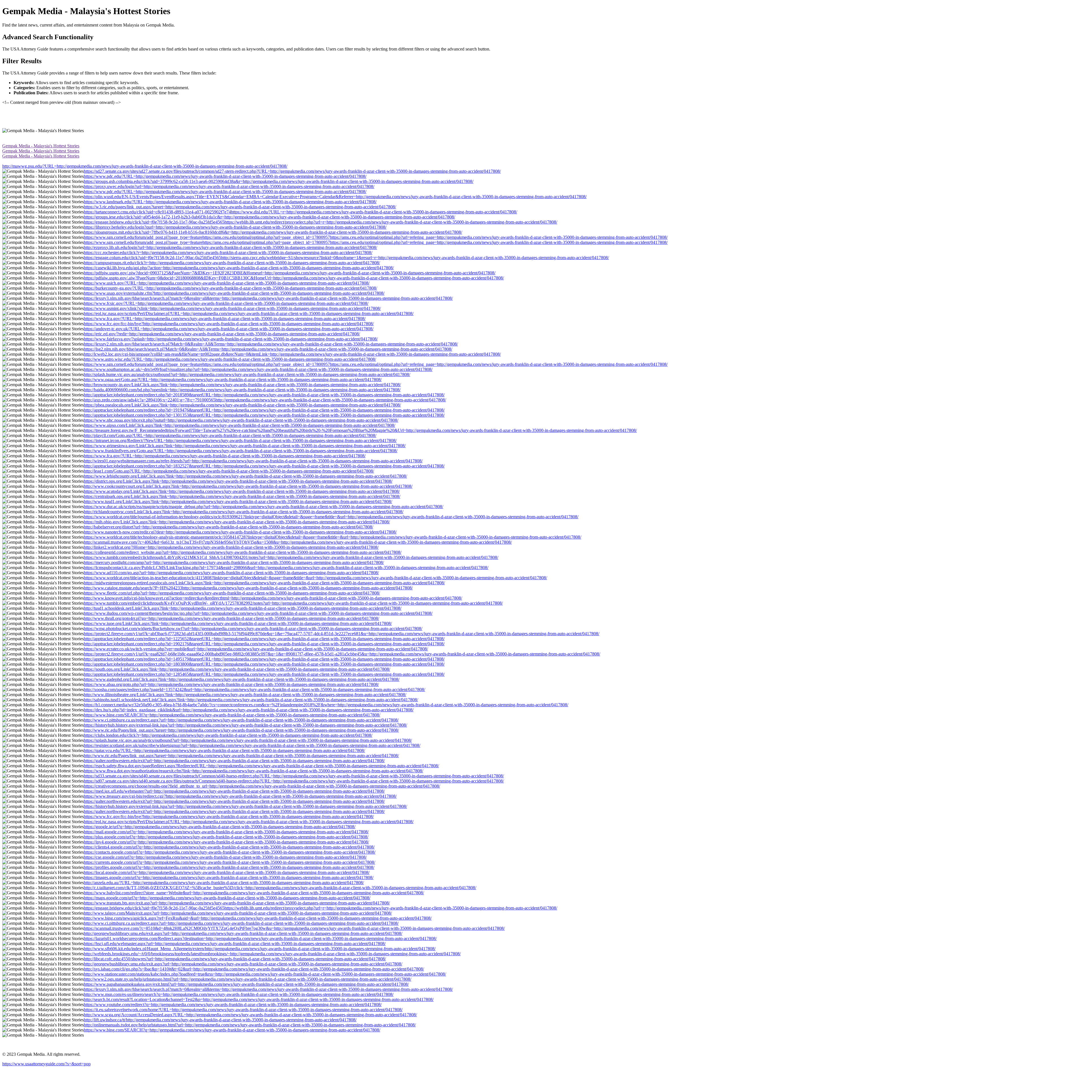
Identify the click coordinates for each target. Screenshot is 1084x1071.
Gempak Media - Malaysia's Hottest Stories (40, 145)
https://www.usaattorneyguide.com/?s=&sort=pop (46, 1063)
